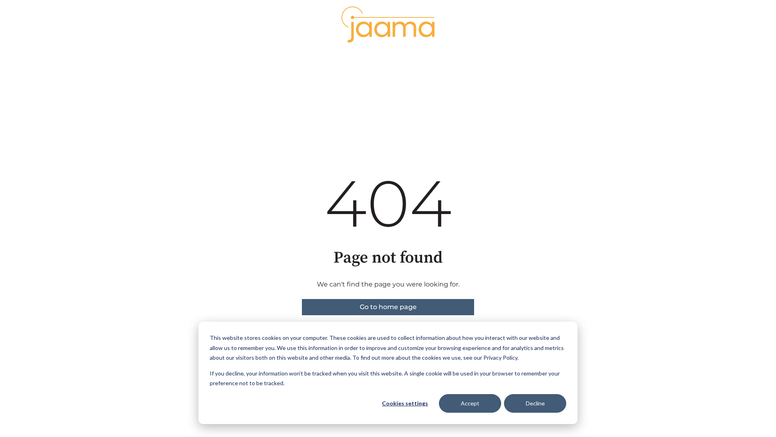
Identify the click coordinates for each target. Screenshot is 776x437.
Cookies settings (405, 403)
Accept (470, 403)
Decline (535, 403)
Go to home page (388, 307)
